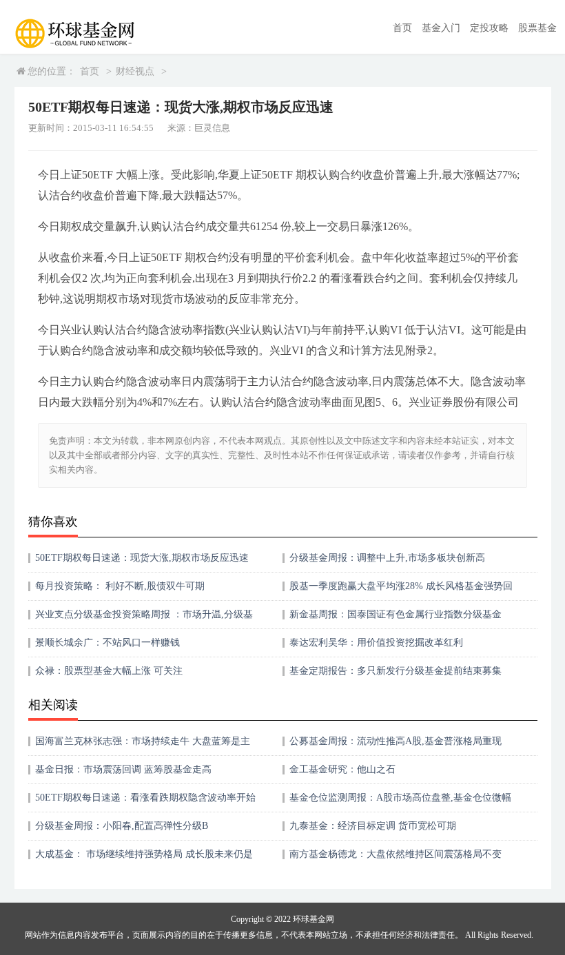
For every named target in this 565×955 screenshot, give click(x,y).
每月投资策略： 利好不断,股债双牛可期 (120, 586)
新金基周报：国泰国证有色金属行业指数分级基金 (395, 614)
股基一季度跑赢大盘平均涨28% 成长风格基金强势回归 (401, 591)
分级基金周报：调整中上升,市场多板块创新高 (387, 558)
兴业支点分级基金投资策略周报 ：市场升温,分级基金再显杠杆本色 (144, 619)
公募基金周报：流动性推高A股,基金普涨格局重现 (395, 741)
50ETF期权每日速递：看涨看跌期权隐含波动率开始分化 (145, 802)
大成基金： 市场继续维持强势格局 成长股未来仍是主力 (144, 859)
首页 (402, 28)
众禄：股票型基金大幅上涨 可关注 (109, 671)
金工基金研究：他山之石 (342, 769)
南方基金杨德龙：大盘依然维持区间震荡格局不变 (395, 854)
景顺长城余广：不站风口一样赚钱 (107, 642)
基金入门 (441, 28)
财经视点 (135, 71)
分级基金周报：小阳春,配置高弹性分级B (121, 826)
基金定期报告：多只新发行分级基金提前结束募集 (395, 671)
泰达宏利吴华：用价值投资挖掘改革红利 (376, 642)
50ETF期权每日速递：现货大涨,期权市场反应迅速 (142, 558)
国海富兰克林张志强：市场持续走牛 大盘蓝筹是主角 (142, 746)
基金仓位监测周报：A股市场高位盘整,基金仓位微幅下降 (400, 802)
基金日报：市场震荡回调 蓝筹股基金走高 (123, 769)
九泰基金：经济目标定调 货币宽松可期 (372, 826)
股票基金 (537, 28)
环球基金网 (313, 919)
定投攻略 (489, 28)
